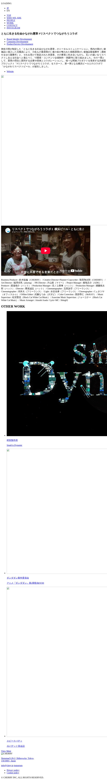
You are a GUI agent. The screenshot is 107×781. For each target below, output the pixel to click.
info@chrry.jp (7, 765)
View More (6, 751)
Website (10, 71)
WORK (10, 23)
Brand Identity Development (19, 39)
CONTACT (12, 25)
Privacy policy (13, 770)
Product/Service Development (20, 44)
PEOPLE (11, 20)
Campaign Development (17, 41)
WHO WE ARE (14, 18)
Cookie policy (13, 773)
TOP (9, 15)
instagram (18, 765)
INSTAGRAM (13, 28)
